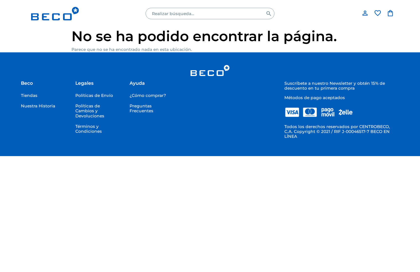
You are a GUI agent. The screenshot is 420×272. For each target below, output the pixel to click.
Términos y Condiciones (88, 129)
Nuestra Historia (38, 105)
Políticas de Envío (94, 95)
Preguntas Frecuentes (141, 108)
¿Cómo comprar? (148, 95)
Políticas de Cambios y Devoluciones (89, 110)
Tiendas (29, 95)
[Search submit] (268, 13)
